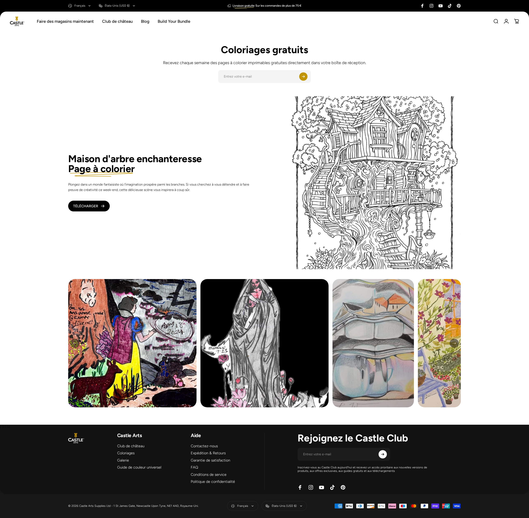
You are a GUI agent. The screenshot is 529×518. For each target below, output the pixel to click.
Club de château (130, 446)
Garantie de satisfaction (210, 460)
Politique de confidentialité (213, 482)
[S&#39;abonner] (303, 76)
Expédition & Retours (208, 453)
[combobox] (79, 6)
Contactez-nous (204, 446)
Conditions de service (208, 474)
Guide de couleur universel (139, 467)
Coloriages (126, 453)
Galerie (123, 460)
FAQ (194, 467)
